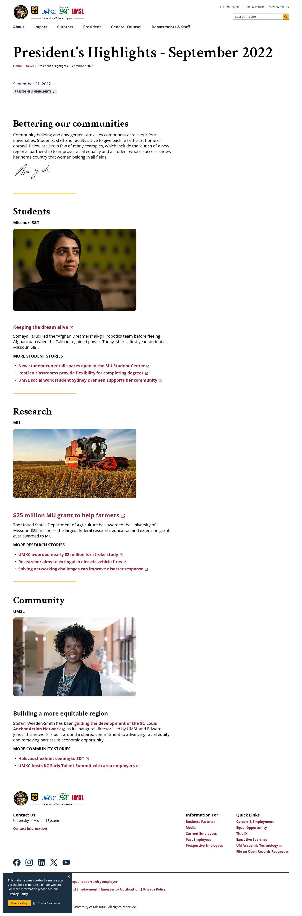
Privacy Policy (18, 894)
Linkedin (41, 862)
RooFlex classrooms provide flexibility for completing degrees (81, 373)
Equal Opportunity (251, 827)
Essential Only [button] (19, 903)
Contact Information (30, 828)
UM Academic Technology (257, 845)
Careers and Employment (77, 889)
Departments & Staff (171, 26)
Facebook (17, 862)
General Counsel (126, 26)
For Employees (230, 7)
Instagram (29, 862)
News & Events (279, 7)
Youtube (66, 862)
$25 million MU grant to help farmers (66, 515)
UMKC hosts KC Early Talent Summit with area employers (76, 765)
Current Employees (201, 833)
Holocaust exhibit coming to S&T (51, 758)
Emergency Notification (120, 889)
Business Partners (200, 821)
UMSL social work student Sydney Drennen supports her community (87, 380)
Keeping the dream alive (40, 327)
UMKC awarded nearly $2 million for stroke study (68, 554)
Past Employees (198, 839)
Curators (65, 26)
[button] (46, 903)
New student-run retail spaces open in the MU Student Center (81, 365)
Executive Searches (251, 839)
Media (191, 827)
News (30, 66)
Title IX (242, 833)
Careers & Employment (255, 821)
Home (17, 66)
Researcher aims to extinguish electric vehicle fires (70, 561)
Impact (40, 26)
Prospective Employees (204, 845)
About (18, 26)
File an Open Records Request (260, 851)
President (92, 26)
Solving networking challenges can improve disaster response (80, 569)
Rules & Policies (254, 7)
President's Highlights (33, 91)
